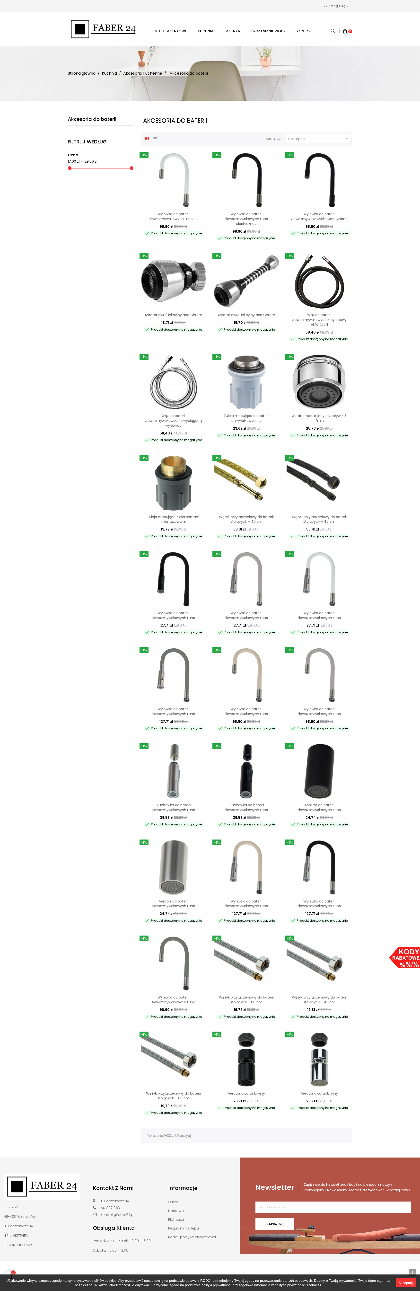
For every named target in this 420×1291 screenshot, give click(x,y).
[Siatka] (146, 138)
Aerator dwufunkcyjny (246, 1093)
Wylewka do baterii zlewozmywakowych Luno (173, 615)
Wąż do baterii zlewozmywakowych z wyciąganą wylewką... (173, 420)
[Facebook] (412, 1272)
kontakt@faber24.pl (117, 1214)
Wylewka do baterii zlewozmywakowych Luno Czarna (319, 216)
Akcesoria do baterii (92, 119)
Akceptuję (406, 1283)
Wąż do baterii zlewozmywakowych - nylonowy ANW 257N (319, 319)
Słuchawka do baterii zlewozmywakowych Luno (173, 807)
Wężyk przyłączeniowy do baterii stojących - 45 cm (319, 1000)
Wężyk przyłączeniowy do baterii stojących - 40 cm (246, 519)
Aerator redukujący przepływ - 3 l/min (319, 418)
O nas (173, 1202)
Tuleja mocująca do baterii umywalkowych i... (246, 418)
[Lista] (154, 138)
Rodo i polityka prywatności (192, 1237)
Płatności (176, 1219)
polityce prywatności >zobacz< (298, 1285)
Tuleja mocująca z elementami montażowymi (173, 519)
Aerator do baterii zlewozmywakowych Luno (319, 807)
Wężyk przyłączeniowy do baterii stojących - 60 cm (246, 1000)
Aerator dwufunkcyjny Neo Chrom (173, 314)
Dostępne (318, 138)
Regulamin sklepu (183, 1228)
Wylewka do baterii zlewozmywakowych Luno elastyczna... (246, 219)
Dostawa (176, 1210)
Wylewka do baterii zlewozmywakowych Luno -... (173, 216)
